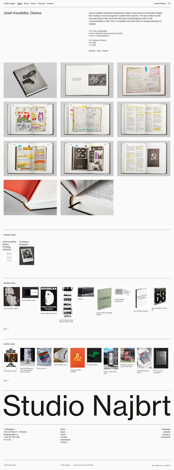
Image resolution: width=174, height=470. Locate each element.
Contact (63, 437)
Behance (166, 434)
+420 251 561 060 (11, 437)
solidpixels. (167, 465)
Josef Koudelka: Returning (48, 313)
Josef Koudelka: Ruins (28, 300)
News (62, 432)
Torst (94, 31)
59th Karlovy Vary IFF (10, 371)
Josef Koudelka (102, 31)
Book (94, 42)
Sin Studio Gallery (92, 365)
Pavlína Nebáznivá (103, 35)
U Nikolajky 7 (9, 429)
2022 (94, 45)
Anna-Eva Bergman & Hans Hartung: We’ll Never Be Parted (26, 370)
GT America (102, 40)
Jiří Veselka (119, 33)
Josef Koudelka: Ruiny (60, 365)
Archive (63, 442)
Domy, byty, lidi (41, 368)
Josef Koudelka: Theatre (11, 308)
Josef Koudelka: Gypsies (140, 311)
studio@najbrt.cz (11, 434)
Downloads (65, 440)
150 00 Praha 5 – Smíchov (15, 432)
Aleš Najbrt (98, 33)
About (63, 434)
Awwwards (165, 437)
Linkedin (166, 432)
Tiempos (95, 40)
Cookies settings (65, 465)
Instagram (166, 429)
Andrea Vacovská (108, 33)
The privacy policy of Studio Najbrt (83, 465)
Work (62, 429)
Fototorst (80, 299)
